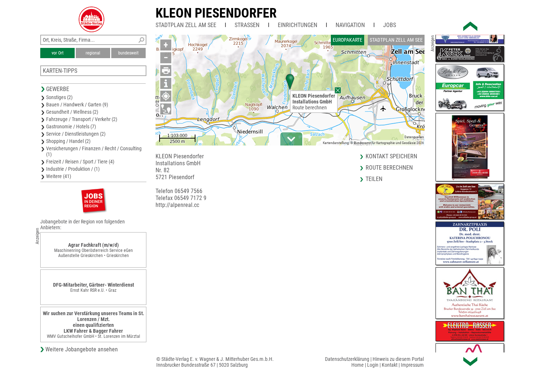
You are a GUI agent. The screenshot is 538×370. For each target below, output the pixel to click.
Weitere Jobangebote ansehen (81, 349)
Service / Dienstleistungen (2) (75, 134)
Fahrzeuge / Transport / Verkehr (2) (81, 119)
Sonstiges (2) (59, 97)
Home (357, 365)
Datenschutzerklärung (347, 359)
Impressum (412, 365)
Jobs (389, 25)
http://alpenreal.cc (177, 204)
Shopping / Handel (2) (68, 141)
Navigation (350, 25)
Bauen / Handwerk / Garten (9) (77, 104)
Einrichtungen (297, 25)
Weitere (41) (58, 176)
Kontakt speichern (391, 156)
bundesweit (128, 53)
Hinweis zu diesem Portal (398, 359)
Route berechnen (309, 107)
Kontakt (389, 365)
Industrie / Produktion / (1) (73, 169)
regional (93, 53)
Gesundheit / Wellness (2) (72, 112)
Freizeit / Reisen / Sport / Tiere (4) (80, 162)
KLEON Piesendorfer (216, 13)
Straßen (247, 25)
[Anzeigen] (93, 200)
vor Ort (58, 53)
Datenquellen (414, 137)
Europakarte (347, 40)
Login (372, 365)
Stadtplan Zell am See (186, 25)
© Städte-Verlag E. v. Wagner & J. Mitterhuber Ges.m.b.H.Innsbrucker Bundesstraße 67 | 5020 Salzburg (215, 362)
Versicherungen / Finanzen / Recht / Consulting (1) (94, 151)
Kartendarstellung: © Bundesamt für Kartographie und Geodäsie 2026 (373, 143)
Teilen (374, 178)
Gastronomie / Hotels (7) (71, 126)
